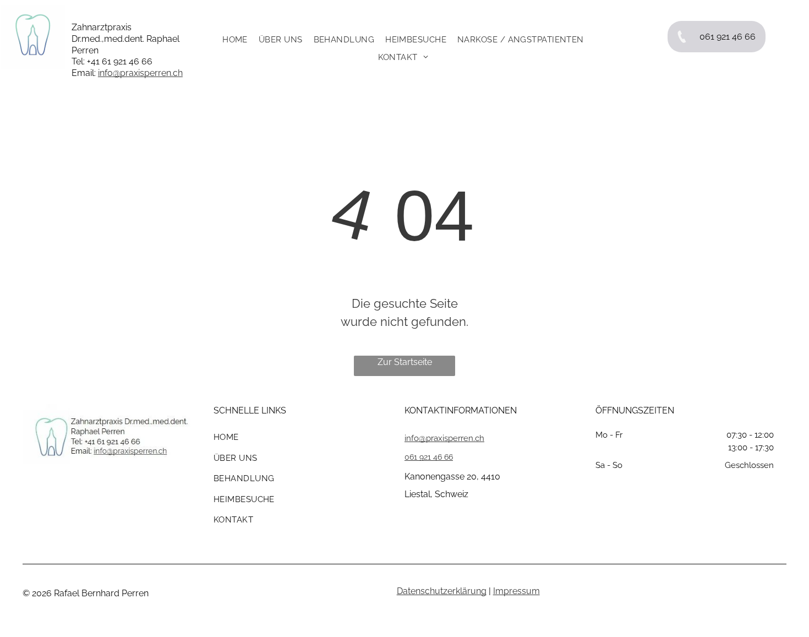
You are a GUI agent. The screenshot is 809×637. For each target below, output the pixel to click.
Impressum (516, 591)
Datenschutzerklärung (442, 591)
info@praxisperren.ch (140, 73)
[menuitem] (229, 39)
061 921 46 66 (428, 457)
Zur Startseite (405, 362)
